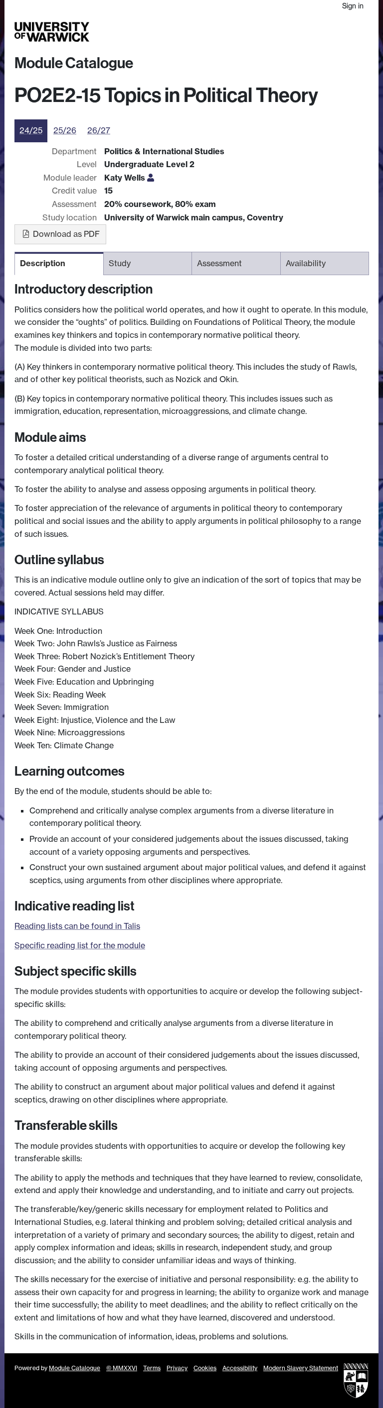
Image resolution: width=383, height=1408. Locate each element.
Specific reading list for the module (79, 945)
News (321, 32)
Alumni (300, 32)
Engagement (351, 32)
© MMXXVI (121, 1368)
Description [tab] (42, 263)
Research (243, 32)
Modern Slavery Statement (300, 1368)
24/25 (30, 130)
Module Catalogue (73, 63)
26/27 (98, 130)
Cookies (204, 1368)
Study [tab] (120, 263)
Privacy (177, 1368)
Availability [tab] (306, 263)
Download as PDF (65, 234)
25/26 (64, 130)
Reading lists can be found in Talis (77, 926)
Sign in (353, 5)
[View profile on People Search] (150, 178)
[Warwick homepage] (51, 32)
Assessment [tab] (219, 263)
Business (273, 32)
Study (218, 32)
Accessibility (239, 1368)
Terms (152, 1368)
